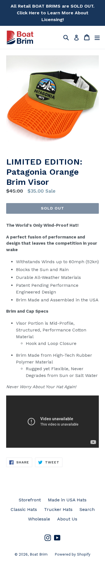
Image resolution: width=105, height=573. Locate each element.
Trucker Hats (58, 509)
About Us (67, 519)
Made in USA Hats (67, 499)
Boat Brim (39, 554)
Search (87, 509)
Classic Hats (24, 509)
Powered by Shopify (72, 554)
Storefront (30, 499)
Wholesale (39, 519)
